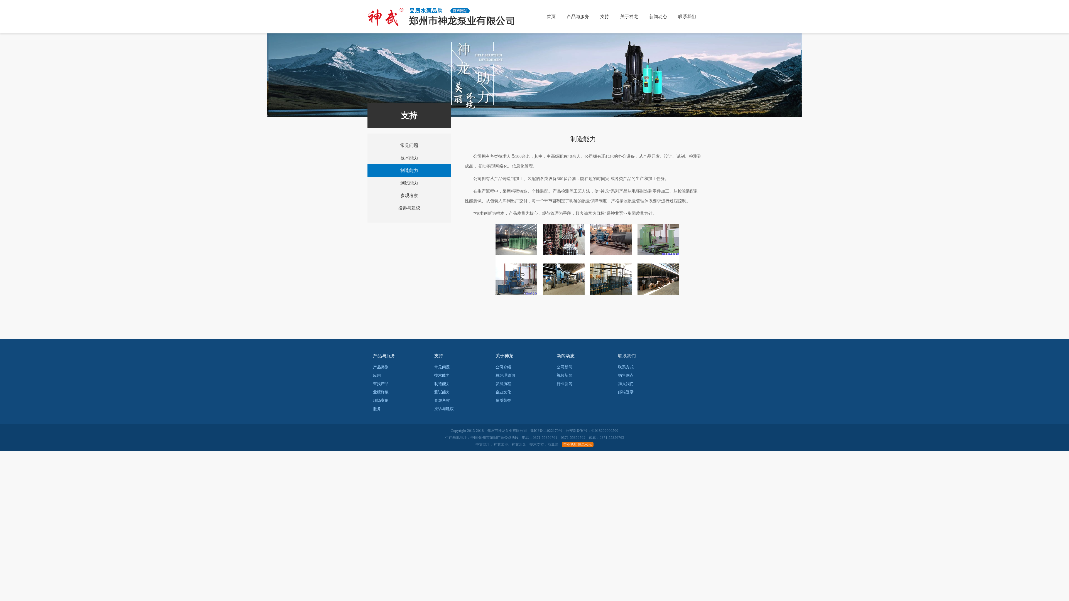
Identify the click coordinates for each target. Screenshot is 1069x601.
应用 (377, 375)
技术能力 (409, 158)
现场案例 (381, 400)
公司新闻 (564, 367)
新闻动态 (658, 16)
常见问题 (409, 145)
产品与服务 (578, 16)
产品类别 (381, 367)
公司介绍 (503, 367)
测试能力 (409, 183)
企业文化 (503, 392)
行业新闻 (564, 384)
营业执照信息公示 (577, 444)
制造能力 (409, 170)
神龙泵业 (501, 444)
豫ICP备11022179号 (546, 430)
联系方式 (626, 367)
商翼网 (553, 444)
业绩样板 (381, 392)
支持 (604, 16)
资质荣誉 (503, 400)
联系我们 (687, 16)
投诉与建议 (409, 208)
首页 (551, 16)
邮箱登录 (626, 392)
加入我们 (626, 384)
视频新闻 (564, 375)
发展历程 (503, 384)
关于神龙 (629, 16)
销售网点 (626, 375)
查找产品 (381, 384)
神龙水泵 (519, 444)
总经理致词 (505, 375)
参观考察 (409, 195)
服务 (377, 409)
